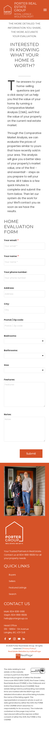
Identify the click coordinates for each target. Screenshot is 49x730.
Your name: (11, 256)
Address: (9, 288)
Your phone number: (15, 272)
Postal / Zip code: (14, 319)
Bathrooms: (11, 350)
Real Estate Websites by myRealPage (24, 651)
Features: (9, 379)
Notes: (7, 414)
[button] (5, 639)
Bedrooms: (10, 335)
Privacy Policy (29, 648)
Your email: (10, 240)
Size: (6, 365)
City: (6, 303)
